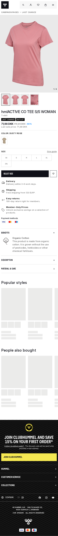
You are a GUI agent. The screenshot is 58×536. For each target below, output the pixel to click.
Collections (8, 485)
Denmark (9, 497)
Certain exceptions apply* (14, 446)
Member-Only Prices (17, 207)
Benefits (5, 233)
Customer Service (11, 477)
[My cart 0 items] (45, 5)
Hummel (5, 469)
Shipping (10, 190)
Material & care (8, 269)
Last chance (29, 12)
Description (7, 260)
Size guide (52, 151)
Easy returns (12, 198)
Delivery (10, 181)
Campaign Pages (10, 12)
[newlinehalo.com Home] (5, 5)
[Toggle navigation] (23, 5)
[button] (30, 5)
